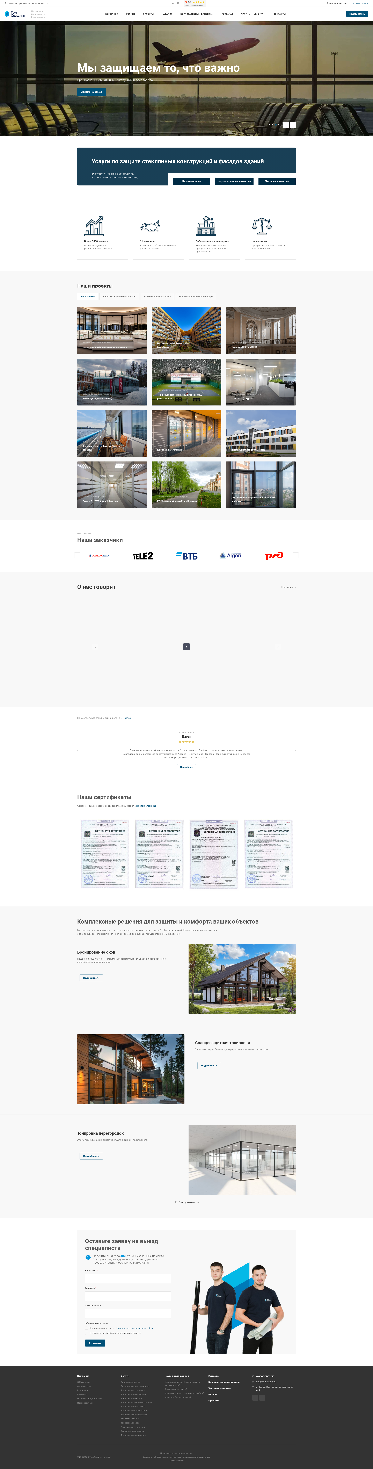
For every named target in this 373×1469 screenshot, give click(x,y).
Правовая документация (89, 1398)
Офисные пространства (157, 296)
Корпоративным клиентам (234, 181)
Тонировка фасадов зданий (134, 1410)
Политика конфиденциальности (176, 1453)
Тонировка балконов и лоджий (136, 1402)
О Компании (83, 1382)
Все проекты (88, 296)
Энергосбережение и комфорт (196, 296)
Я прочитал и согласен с (121, 1328)
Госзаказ (213, 1376)
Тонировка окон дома (131, 1398)
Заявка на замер (91, 92)
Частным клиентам (277, 181)
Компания (83, 1376)
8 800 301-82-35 (338, 3)
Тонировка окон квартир (133, 1394)
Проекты (213, 1400)
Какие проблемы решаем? (178, 1397)
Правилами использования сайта (134, 1328)
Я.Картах (126, 717)
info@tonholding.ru (266, 1381)
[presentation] (95, 647)
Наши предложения (177, 1376)
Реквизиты (82, 1390)
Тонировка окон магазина (134, 1414)
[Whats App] (178, 3)
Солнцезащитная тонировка (222, 1042)
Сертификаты (84, 1386)
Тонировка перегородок (100, 1133)
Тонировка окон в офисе (133, 1406)
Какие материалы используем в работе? (184, 1393)
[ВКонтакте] (172, 3)
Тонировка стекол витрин (133, 1435)
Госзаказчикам (191, 181)
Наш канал (287, 587)
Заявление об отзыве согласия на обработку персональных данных (176, 1457)
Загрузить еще (189, 1202)
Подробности (91, 977)
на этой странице (146, 805)
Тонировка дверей (130, 1423)
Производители (85, 1403)
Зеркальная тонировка (132, 1431)
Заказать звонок (360, 3)
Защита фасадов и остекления (119, 296)
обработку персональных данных (123, 1333)
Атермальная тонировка (133, 1427)
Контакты (82, 1394)
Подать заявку (357, 14)
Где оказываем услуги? (176, 1389)
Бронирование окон (96, 952)
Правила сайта (176, 1461)
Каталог (213, 1394)
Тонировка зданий (130, 1419)
